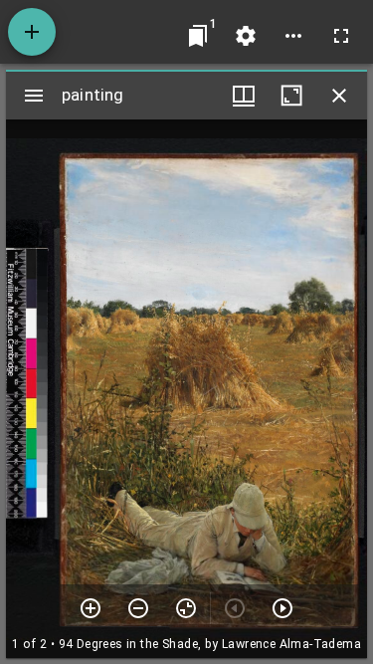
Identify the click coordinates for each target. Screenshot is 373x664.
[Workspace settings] (246, 36)
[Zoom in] (90, 608)
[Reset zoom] (186, 608)
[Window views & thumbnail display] (244, 95)
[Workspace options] (293, 36)
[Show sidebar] (34, 95)
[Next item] (282, 608)
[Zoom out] (138, 608)
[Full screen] (341, 36)
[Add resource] (32, 32)
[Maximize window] (291, 95)
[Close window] (339, 95)
